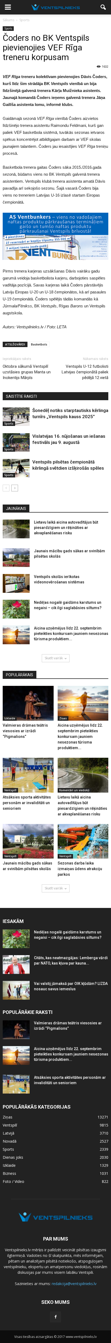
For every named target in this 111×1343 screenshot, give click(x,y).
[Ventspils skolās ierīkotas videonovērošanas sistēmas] (16, 583)
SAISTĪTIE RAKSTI (21, 396)
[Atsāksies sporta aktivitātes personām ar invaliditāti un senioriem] (28, 775)
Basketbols (39, 344)
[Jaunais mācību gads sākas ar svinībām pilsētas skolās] (16, 557)
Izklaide (9, 718)
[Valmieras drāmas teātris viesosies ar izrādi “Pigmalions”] (28, 703)
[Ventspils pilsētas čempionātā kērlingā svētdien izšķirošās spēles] (16, 468)
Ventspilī (10, 790)
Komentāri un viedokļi (74, 790)
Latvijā (8, 1133)
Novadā (9, 1141)
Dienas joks (13, 1157)
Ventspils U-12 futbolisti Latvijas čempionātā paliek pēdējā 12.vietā (85, 372)
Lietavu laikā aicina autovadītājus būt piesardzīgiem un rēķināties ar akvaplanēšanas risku (66, 527)
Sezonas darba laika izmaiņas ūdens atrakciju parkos (80, 869)
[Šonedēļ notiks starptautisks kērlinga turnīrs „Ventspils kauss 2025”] (16, 416)
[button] (103, 7)
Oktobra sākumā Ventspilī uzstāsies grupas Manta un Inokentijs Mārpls (27, 372)
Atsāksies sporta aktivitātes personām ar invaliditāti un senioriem (27, 803)
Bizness (9, 1173)
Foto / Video (13, 1181)
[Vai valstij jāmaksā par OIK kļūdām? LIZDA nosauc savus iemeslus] (16, 990)
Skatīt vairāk (54, 658)
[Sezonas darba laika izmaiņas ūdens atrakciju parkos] (83, 841)
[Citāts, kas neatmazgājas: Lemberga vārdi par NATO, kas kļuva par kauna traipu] (16, 964)
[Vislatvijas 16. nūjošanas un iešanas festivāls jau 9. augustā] (16, 442)
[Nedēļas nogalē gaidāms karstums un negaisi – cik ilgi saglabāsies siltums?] (16, 609)
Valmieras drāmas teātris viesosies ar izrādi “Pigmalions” (25, 731)
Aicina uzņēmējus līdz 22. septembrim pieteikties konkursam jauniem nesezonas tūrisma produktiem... (71, 633)
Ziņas (63, 718)
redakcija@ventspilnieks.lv (74, 1283)
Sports (8, 28)
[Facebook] (55, 1317)
